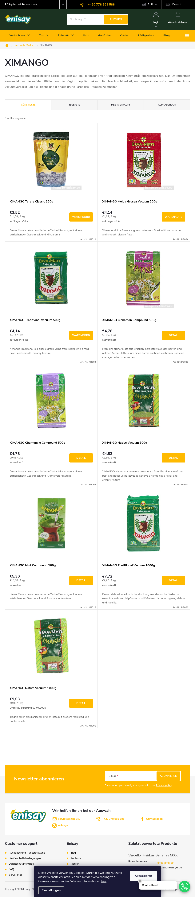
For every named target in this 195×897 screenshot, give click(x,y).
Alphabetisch (167, 104)
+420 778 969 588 (113, 819)
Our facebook (154, 819)
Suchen (115, 19)
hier (103, 881)
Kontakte (75, 858)
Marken (74, 863)
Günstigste (28, 104)
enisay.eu (63, 825)
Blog (73, 852)
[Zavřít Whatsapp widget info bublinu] (140, 881)
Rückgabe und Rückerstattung (21, 4)
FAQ (11, 869)
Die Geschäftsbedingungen (25, 858)
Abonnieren (168, 776)
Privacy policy (164, 785)
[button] (184, 886)
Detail (173, 335)
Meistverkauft (120, 104)
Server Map (15, 875)
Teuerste (74, 104)
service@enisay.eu (69, 819)
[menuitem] (19, 36)
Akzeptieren (143, 876)
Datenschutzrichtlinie (21, 864)
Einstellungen (51, 890)
